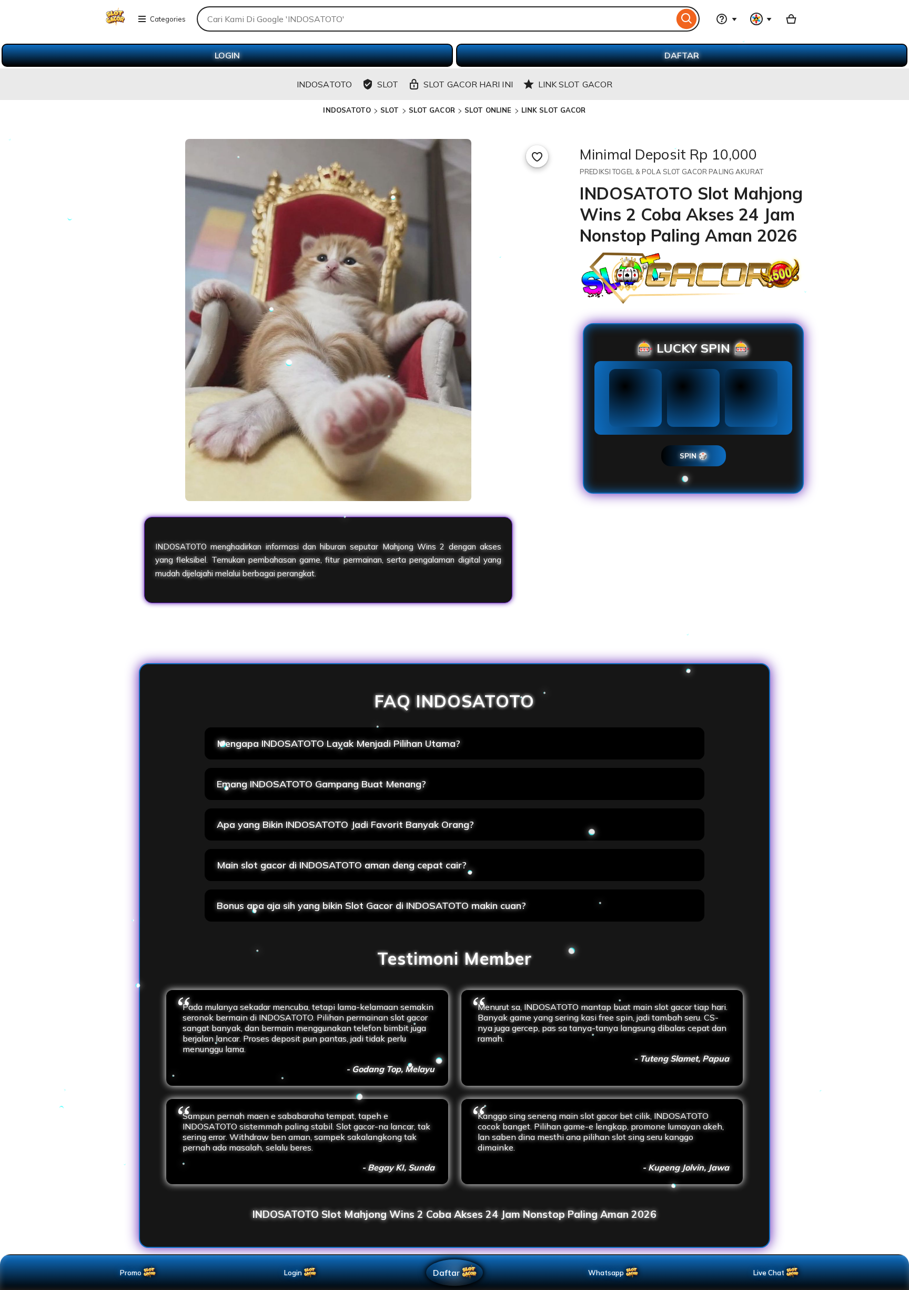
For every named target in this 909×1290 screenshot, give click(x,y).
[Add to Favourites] (537, 156)
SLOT (389, 110)
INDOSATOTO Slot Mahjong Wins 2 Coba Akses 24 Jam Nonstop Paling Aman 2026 (454, 1214)
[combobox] (435, 19)
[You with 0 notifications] (761, 19)
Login (293, 1272)
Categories (168, 19)
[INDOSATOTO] (115, 25)
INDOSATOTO (346, 110)
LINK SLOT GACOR (553, 110)
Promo (131, 1272)
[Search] (687, 19)
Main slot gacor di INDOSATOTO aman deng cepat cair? (342, 865)
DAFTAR (681, 55)
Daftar (446, 1272)
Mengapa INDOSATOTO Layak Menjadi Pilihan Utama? (338, 743)
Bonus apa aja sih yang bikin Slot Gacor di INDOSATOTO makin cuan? (371, 905)
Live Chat (768, 1272)
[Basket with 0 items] (791, 19)
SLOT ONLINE (487, 110)
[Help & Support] (726, 19)
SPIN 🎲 (694, 456)
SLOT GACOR (432, 110)
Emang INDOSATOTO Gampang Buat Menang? (321, 784)
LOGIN (227, 55)
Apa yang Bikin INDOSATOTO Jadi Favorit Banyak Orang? (345, 824)
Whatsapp (608, 1272)
